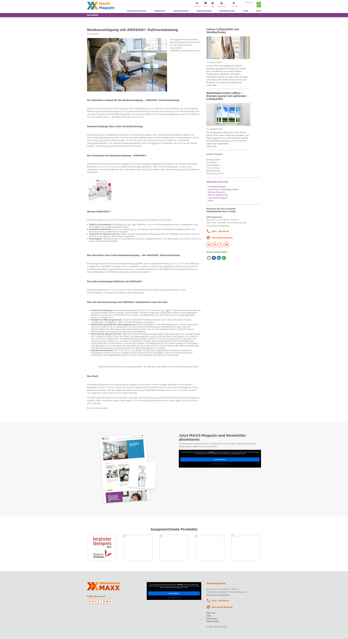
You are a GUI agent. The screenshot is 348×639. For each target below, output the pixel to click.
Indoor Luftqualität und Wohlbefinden (222, 31)
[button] (209, 258)
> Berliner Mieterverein (217, 195)
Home (245, 11)
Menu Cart (249, 2)
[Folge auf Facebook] (220, 244)
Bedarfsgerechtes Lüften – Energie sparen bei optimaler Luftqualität (226, 95)
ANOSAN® (139, 116)
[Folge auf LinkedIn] (209, 244)
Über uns (210, 613)
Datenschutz (212, 621)
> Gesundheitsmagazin (217, 197)
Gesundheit (160, 11)
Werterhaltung (227, 11)
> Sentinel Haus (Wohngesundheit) (222, 189)
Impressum (212, 618)
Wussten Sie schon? (136, 11)
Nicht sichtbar (213, 167)
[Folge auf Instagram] (214, 244)
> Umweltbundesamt (216, 186)
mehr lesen (211, 85)
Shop (258, 11)
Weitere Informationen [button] (220, 464)
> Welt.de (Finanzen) (215, 192)
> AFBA (209, 200)
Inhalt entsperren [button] (220, 459)
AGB (208, 615)
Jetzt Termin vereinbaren (217, 225)
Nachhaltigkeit (181, 11)
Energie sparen (204, 11)
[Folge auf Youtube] (226, 244)
